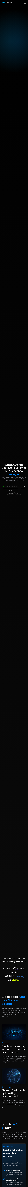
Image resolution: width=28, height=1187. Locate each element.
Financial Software (11, 496)
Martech (18, 493)
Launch (23, 486)
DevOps (19, 496)
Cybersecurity (11, 493)
